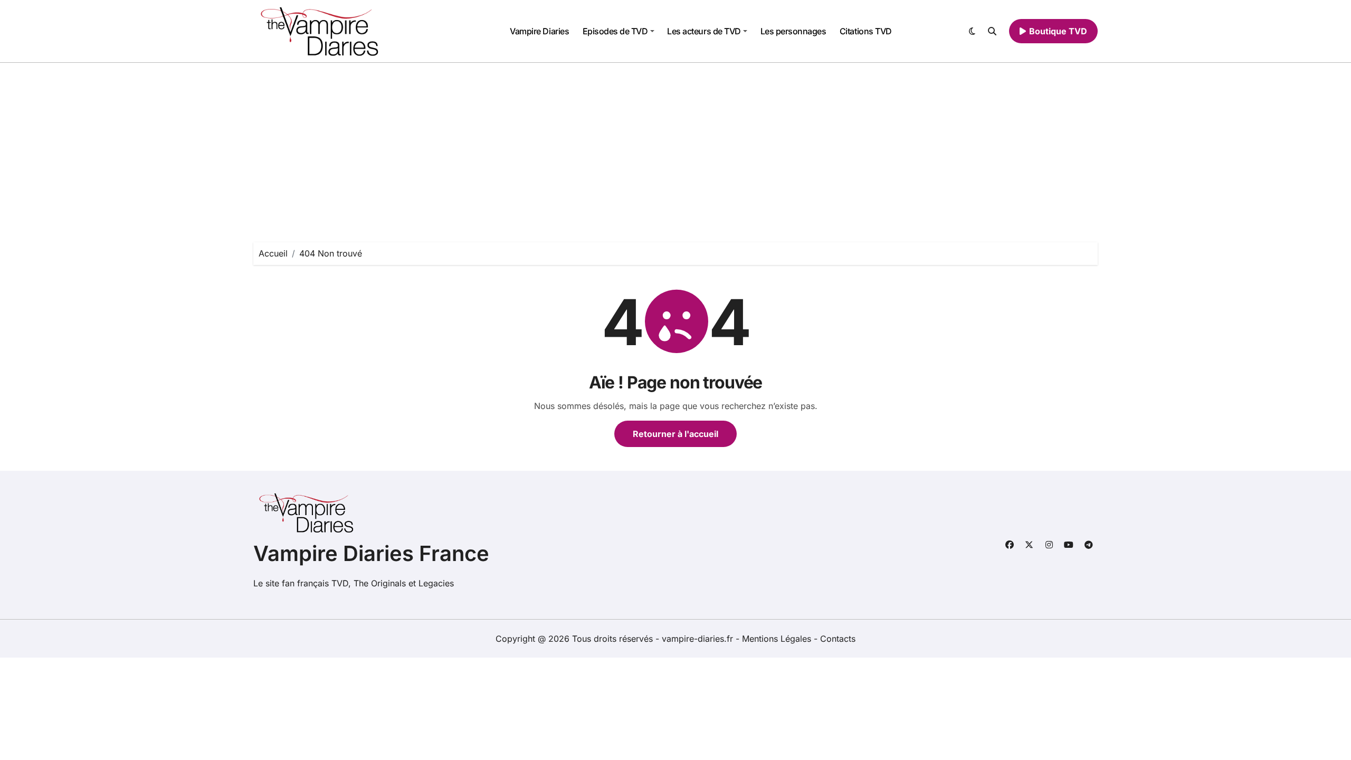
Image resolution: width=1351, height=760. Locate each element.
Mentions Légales (778, 638)
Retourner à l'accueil (675, 434)
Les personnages (793, 31)
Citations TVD (866, 31)
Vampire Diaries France (371, 553)
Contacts (837, 638)
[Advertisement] (675, 142)
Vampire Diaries (539, 31)
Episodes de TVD (615, 31)
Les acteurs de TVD (703, 31)
